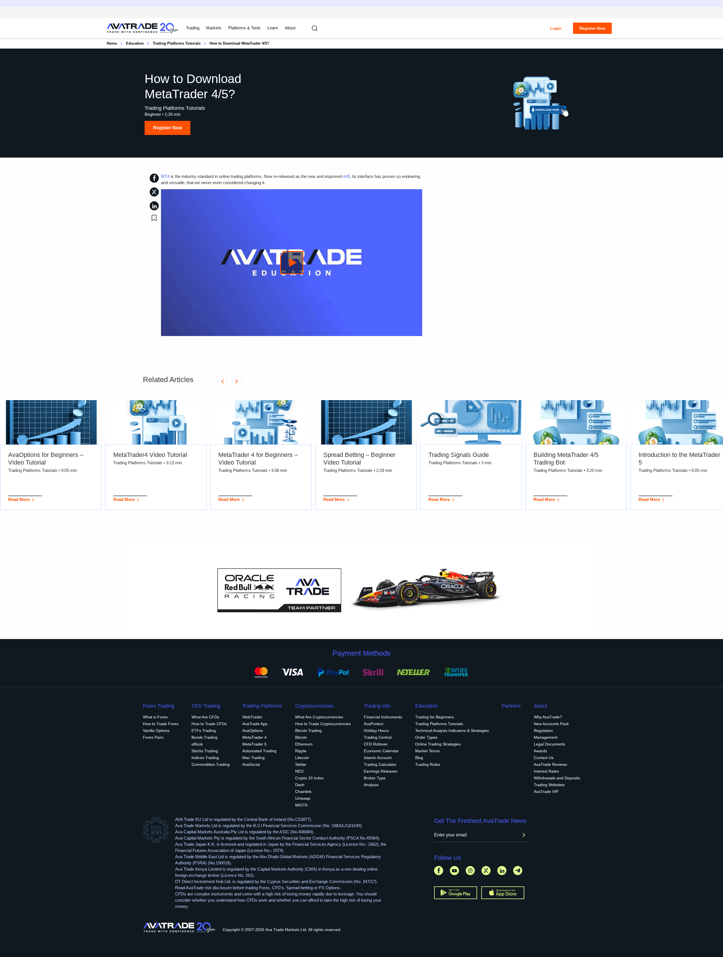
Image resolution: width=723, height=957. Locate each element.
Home (112, 43)
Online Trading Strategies (438, 744)
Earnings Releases (380, 771)
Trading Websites (549, 784)
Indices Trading (205, 757)
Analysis (371, 784)
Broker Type (375, 778)
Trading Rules (427, 764)
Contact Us (544, 757)
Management (546, 737)
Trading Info (377, 706)
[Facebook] (438, 870)
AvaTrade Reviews (550, 764)
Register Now (592, 28)
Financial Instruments (383, 717)
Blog (419, 757)
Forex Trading (158, 706)
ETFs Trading (203, 730)
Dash (299, 784)
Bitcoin (301, 737)
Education (135, 43)
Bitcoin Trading (308, 730)
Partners (511, 706)
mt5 (346, 176)
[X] (486, 870)
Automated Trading (259, 751)
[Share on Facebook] (154, 178)
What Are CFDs (205, 717)
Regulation (543, 730)
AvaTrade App (254, 723)
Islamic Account (377, 757)
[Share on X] (154, 192)
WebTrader (252, 717)
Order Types (426, 737)
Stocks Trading (204, 751)
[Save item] (154, 218)
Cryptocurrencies (314, 706)
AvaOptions (252, 730)
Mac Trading (253, 757)
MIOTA (301, 805)
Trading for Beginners (434, 717)
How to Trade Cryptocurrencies (323, 723)
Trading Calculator (380, 764)
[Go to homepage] (143, 28)
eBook (197, 744)
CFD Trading (205, 706)
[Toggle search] (314, 28)
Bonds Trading (204, 737)
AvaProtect (373, 723)
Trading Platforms (262, 706)
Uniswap (302, 798)
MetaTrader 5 (254, 744)
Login (555, 28)
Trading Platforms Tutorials (177, 43)
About (290, 27)
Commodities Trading (210, 764)
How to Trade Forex (160, 723)
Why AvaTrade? (548, 717)
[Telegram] (517, 870)
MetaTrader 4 (254, 737)
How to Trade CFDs (209, 723)
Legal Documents (549, 744)
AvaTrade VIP (546, 791)
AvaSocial (251, 764)
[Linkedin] (501, 870)
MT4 (165, 176)
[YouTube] (454, 870)
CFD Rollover (376, 744)
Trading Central (377, 737)
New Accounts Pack (551, 723)
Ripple (300, 751)
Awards (540, 751)
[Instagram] (470, 870)
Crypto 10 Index (309, 778)
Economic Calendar (381, 751)
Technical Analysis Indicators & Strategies (452, 730)
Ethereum (304, 744)
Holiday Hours (376, 730)
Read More (19, 499)
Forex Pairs (153, 737)
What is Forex (155, 717)
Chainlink (303, 791)
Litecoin (302, 757)
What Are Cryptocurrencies (319, 717)
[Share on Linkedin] (154, 205)
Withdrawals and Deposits (557, 778)
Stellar (300, 764)
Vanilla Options (156, 730)
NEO (299, 771)
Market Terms (427, 751)
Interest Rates (546, 771)
